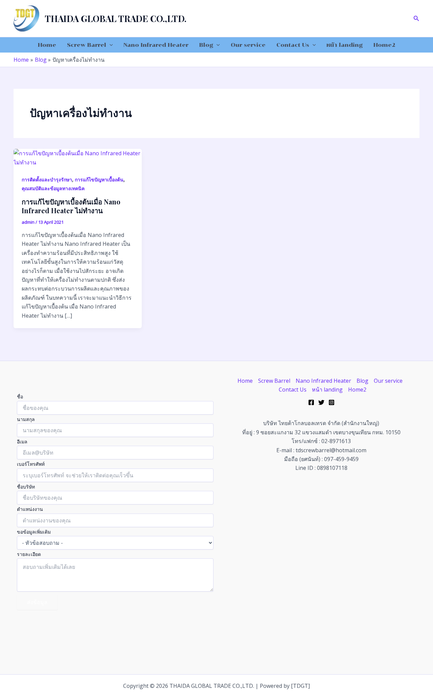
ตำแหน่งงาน (30, 509)
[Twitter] (321, 402)
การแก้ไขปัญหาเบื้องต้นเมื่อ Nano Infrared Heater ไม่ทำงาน (71, 206)
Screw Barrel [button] (86, 45)
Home (47, 45)
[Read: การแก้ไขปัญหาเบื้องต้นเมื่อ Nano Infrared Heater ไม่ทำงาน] (78, 157)
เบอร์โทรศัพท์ (31, 464)
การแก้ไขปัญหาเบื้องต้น (99, 179)
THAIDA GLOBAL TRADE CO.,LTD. (115, 18)
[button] (416, 18)
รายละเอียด (29, 554)
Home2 (384, 45)
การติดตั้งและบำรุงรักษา (47, 179)
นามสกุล (26, 419)
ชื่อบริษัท (26, 486)
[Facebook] (311, 402)
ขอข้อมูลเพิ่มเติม (34, 532)
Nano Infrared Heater (155, 45)
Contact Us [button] (292, 45)
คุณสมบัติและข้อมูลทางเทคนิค (53, 188)
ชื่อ (20, 396)
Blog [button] (206, 45)
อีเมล (22, 441)
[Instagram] (331, 402)
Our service (248, 45)
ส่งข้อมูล (37, 602)
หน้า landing (344, 45)
